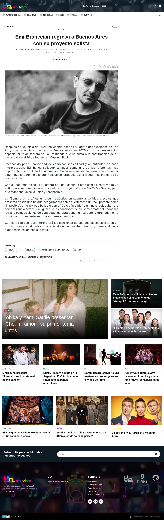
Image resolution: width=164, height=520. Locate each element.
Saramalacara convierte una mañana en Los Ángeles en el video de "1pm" (101, 376)
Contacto (92, 491)
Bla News (31, 15)
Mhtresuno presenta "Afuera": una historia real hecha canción (18, 376)
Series (61, 15)
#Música (30, 250)
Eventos (88, 15)
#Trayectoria (63, 250)
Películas (48, 15)
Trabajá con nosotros (97, 494)
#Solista (78, 250)
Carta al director (95, 485)
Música (73, 15)
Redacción (92, 481)
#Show (9, 250)
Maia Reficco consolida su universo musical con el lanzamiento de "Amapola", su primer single (135, 298)
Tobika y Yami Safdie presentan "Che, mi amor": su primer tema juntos (39, 323)
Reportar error (94, 488)
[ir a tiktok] (150, 6)
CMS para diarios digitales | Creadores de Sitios (146, 516)
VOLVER (114, 27)
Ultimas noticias (13, 15)
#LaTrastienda (45, 250)
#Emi (19, 250)
